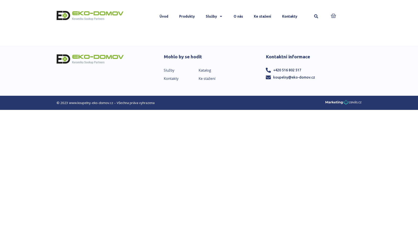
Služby (211, 16)
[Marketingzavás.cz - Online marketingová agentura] (343, 103)
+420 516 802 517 (287, 70)
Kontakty (289, 16)
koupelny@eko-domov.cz (294, 77)
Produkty (187, 16)
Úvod (164, 16)
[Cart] (333, 16)
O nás (238, 16)
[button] (316, 16)
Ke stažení (262, 16)
